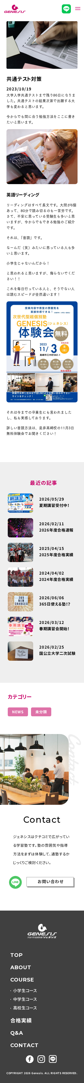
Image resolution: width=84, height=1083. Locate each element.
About (20, 967)
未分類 (41, 711)
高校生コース (25, 1008)
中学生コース (25, 999)
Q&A (16, 1033)
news (18, 711)
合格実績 (21, 1020)
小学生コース (25, 990)
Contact (24, 1045)
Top (16, 955)
